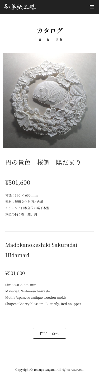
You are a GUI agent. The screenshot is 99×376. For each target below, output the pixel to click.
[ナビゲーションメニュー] (91, 7)
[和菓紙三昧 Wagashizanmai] (20, 7)
